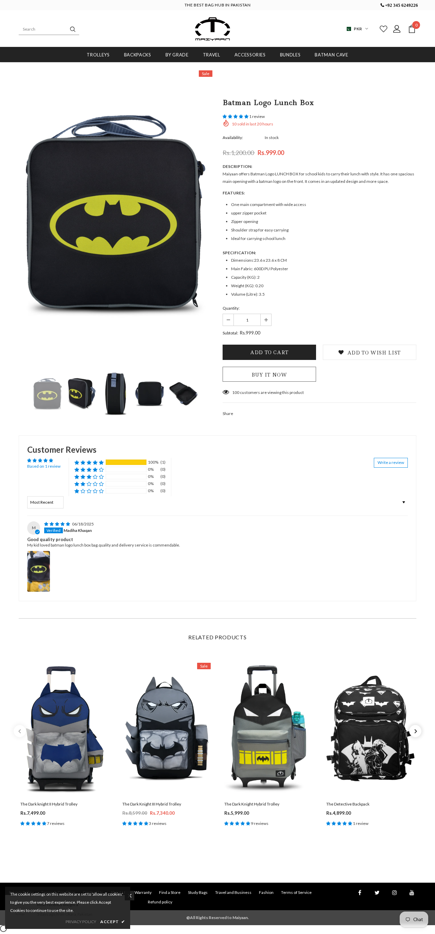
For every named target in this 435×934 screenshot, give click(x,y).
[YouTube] (412, 892)
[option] (115, 215)
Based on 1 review (43, 466)
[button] (236, 116)
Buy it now (269, 375)
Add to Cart (64, 734)
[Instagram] (394, 892)
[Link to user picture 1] (38, 571)
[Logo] (212, 29)
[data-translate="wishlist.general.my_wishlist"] (382, 29)
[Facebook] (360, 892)
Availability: (233, 137)
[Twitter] (377, 892)
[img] (57, 523)
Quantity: (231, 308)
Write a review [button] (391, 462)
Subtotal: (230, 332)
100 (235, 392)
